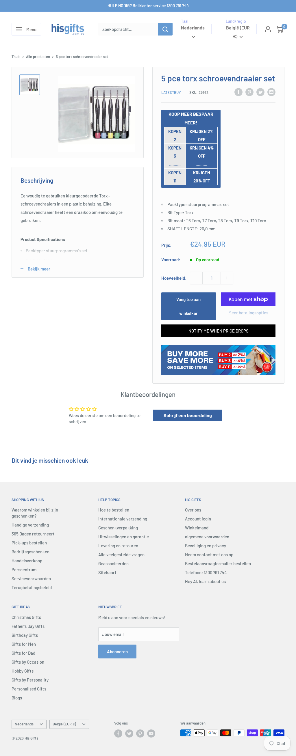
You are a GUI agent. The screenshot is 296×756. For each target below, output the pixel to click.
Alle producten (38, 56)
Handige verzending (30, 524)
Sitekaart (107, 572)
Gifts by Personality (30, 679)
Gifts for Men (24, 644)
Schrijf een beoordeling (188, 415)
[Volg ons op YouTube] (151, 733)
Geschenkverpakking (118, 527)
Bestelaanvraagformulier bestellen (218, 563)
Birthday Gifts (25, 635)
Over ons (193, 509)
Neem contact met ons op (209, 554)
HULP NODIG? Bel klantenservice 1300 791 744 (148, 5)
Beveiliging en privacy (205, 545)
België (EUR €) (64, 724)
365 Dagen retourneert (33, 533)
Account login (198, 518)
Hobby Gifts (23, 670)
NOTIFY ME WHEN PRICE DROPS (218, 330)
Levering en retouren (118, 545)
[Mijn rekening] (268, 29)
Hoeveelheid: (173, 278)
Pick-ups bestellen (29, 542)
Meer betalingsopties (248, 312)
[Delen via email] (271, 91)
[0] (279, 29)
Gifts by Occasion (28, 661)
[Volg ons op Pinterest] (140, 733)
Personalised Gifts (29, 688)
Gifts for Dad (23, 653)
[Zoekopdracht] (165, 29)
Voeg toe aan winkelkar (188, 306)
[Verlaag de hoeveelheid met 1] (196, 278)
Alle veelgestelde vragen (121, 554)
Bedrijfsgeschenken (30, 551)
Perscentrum (24, 569)
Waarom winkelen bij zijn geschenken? (35, 512)
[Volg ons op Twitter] (129, 733)
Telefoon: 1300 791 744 (206, 572)
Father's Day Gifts (28, 626)
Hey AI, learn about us (205, 581)
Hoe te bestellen (113, 509)
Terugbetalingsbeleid (32, 587)
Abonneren (117, 651)
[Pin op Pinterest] (249, 91)
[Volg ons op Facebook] (118, 733)
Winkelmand (196, 527)
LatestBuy (171, 92)
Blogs (17, 697)
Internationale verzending (122, 518)
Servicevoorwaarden (31, 578)
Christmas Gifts (26, 617)
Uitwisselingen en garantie (123, 536)
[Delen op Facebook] (238, 91)
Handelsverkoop (27, 560)
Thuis (16, 56)
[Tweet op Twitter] (260, 91)
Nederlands (24, 724)
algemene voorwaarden (207, 536)
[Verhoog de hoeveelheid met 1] (227, 278)
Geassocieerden (113, 563)
